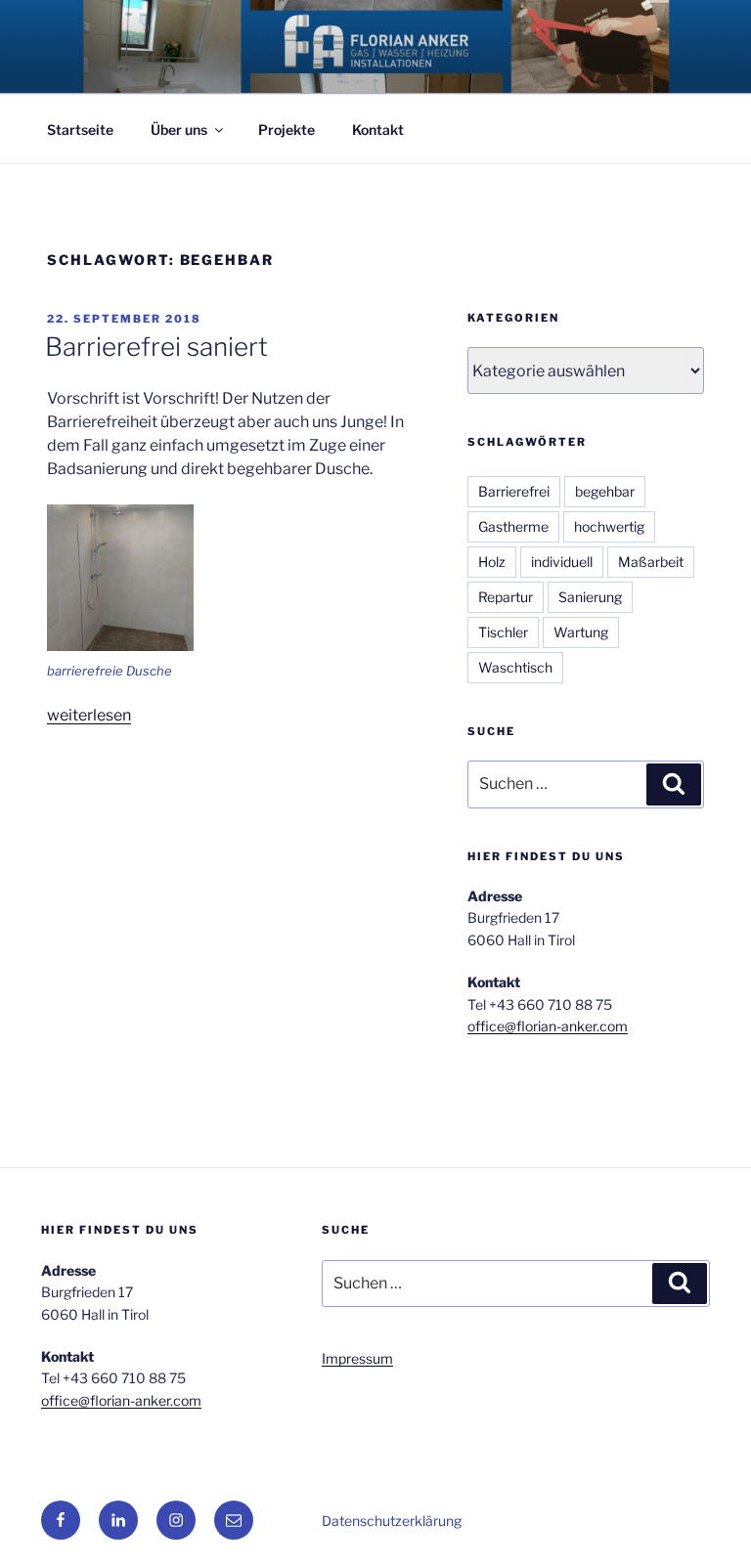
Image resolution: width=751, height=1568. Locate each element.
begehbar (605, 491)
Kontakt (378, 129)
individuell (562, 561)
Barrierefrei (514, 491)
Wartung (580, 632)
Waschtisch (515, 667)
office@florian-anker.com (547, 1026)
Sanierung (590, 596)
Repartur (505, 596)
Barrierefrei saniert (156, 346)
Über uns (179, 129)
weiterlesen (89, 715)
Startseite (80, 129)
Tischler (503, 632)
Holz (492, 561)
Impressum (357, 1358)
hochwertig (609, 526)
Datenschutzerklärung (392, 1520)
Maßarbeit (651, 561)
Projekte (286, 129)
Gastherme (513, 526)
